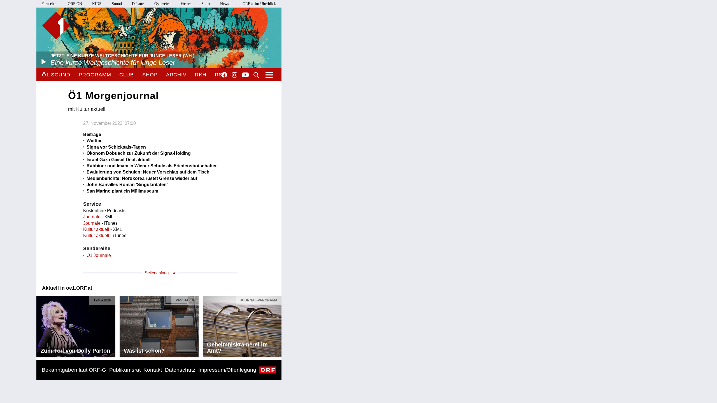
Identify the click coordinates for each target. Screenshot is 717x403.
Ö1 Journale (99, 255)
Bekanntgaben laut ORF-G (74, 370)
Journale (92, 216)
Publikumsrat (125, 370)
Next (277, 325)
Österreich (162, 4)
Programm (95, 75)
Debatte (138, 4)
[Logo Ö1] (56, 26)
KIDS (96, 4)
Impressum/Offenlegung (227, 370)
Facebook (224, 75)
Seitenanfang (157, 272)
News (224, 4)
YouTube (245, 75)
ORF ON (75, 4)
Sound (117, 4)
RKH (200, 75)
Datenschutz (180, 370)
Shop (150, 75)
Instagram (234, 75)
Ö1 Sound (56, 75)
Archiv (176, 75)
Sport (205, 4)
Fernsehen (49, 4)
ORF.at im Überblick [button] (259, 4)
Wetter (186, 4)
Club (126, 75)
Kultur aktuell (96, 229)
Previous (40, 325)
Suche (256, 75)
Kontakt (152, 370)
